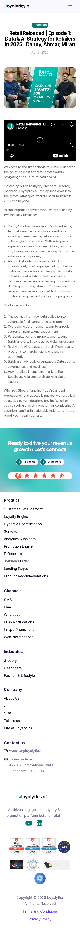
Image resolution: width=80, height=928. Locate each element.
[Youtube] (29, 823)
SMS (8, 600)
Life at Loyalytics (18, 728)
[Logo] (17, 6)
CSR (7, 713)
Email (8, 607)
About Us (11, 698)
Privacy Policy (40, 919)
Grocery (10, 661)
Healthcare (13, 668)
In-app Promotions (19, 629)
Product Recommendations (26, 576)
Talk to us (12, 721)
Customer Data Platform (23, 509)
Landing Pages (16, 569)
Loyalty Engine (16, 516)
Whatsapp (12, 615)
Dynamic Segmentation (23, 524)
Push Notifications (19, 622)
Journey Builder (16, 561)
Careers (10, 706)
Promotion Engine (18, 546)
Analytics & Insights (20, 539)
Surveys (10, 531)
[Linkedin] (39, 823)
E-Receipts (13, 554)
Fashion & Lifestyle (19, 675)
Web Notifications (18, 637)
